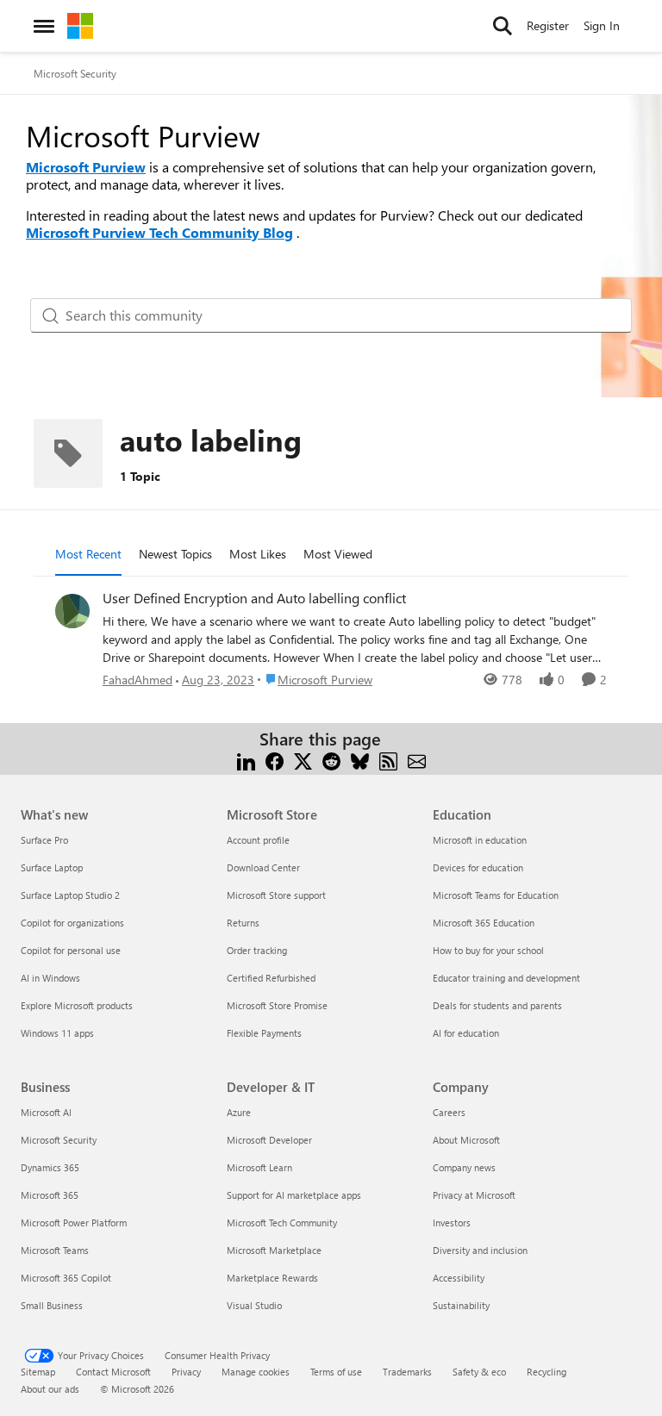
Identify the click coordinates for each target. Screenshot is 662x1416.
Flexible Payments (264, 1032)
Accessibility (458, 1277)
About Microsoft (466, 1139)
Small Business (52, 1305)
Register (548, 25)
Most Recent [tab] (88, 554)
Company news (464, 1167)
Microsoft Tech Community (282, 1222)
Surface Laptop (52, 867)
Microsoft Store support (276, 895)
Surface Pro (44, 839)
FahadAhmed (137, 679)
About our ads (50, 1388)
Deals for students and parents (497, 1005)
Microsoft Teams (55, 1250)
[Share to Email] (417, 760)
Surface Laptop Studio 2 (70, 895)
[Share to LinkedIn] (246, 760)
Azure (239, 1112)
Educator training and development (506, 977)
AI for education (466, 1032)
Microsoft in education (480, 839)
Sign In (602, 25)
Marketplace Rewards (272, 1277)
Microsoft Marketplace (274, 1250)
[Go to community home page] (80, 26)
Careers (449, 1112)
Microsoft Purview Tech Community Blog (159, 232)
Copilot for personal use (71, 950)
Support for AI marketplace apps (294, 1194)
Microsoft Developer (269, 1139)
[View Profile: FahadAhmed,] (72, 611)
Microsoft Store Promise (277, 1005)
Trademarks (407, 1371)
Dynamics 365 (50, 1167)
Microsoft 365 (49, 1194)
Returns (243, 922)
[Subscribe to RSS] (388, 760)
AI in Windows (50, 977)
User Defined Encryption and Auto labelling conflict (254, 598)
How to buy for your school (488, 950)
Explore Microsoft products (77, 1005)
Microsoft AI (46, 1112)
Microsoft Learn (259, 1167)
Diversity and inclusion (480, 1250)
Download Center (263, 867)
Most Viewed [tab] (337, 554)
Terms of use (336, 1371)
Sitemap (38, 1371)
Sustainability (461, 1305)
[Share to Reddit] (331, 760)
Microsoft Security (75, 73)
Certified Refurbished (271, 977)
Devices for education (478, 867)
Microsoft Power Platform (74, 1222)
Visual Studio (254, 1305)
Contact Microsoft (113, 1371)
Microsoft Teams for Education (496, 895)
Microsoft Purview (86, 167)
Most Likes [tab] (257, 554)
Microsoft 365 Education (483, 922)
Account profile (258, 839)
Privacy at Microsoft (474, 1194)
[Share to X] (303, 760)
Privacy (186, 1371)
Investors (452, 1222)
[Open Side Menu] (44, 26)
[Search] (502, 26)
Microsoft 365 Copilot (66, 1277)
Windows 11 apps (57, 1032)
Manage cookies (256, 1371)
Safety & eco (479, 1371)
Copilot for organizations (72, 922)
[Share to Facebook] (274, 760)
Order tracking (257, 950)
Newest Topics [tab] (175, 554)
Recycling (546, 1371)
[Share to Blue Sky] (360, 760)
